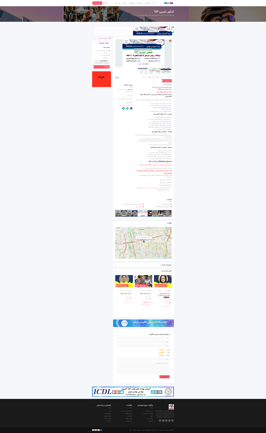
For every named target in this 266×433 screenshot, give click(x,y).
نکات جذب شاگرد (149, 411)
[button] (117, 271)
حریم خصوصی (129, 421)
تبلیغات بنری (150, 418)
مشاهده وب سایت (104, 55)
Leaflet (159, 258)
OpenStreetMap (164, 258)
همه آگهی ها (147, 3)
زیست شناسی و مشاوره (125, 293)
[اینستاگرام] (160, 265)
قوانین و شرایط (108, 418)
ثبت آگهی (96, 3)
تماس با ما (117, 3)
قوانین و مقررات (128, 418)
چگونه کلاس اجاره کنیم (148, 413)
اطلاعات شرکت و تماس (127, 411)
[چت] (107, 3)
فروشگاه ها (132, 3)
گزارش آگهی (128, 102)
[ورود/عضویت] (104, 3)
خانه (155, 3)
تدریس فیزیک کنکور (164, 293)
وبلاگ (125, 3)
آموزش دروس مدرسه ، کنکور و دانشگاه (164, 290)
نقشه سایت (129, 416)
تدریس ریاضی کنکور (145, 293)
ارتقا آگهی (151, 421)
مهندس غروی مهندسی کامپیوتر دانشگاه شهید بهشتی (155, 165)
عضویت (151, 416)
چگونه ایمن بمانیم (107, 416)
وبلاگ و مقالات (129, 413)
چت (105, 67)
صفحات (139, 3)
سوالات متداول (108, 413)
